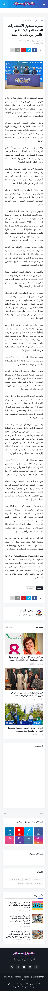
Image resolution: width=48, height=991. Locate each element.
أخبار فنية (27, 879)
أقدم (5, 813)
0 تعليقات (37, 43)
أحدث (42, 813)
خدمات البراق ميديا (15, 879)
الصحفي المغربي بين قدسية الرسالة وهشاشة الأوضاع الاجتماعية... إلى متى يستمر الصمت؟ (19, 919)
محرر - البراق (26, 610)
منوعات (20, 883)
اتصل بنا (16, 986)
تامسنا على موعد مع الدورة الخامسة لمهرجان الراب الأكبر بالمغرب (19, 905)
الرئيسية (20, 983)
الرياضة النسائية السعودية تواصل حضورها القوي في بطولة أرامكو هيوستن (25, 729)
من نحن (11, 983)
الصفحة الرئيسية (37, 20)
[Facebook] (34, 50)
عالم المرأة (26, 20)
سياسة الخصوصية (28, 986)
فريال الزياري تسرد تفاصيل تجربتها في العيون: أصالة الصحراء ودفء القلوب (26, 694)
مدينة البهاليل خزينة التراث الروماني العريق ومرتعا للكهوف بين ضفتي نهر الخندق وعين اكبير (18, 934)
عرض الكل (9, 627)
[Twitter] (28, 50)
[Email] (17, 50)
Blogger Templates (22, 977)
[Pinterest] (23, 50)
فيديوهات (29, 883)
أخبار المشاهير (37, 879)
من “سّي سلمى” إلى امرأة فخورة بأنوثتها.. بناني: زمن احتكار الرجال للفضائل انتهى (25, 658)
